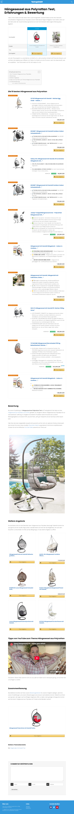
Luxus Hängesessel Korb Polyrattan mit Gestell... (21, 622)
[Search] (71, 2)
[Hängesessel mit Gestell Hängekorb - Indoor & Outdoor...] (19, 251)
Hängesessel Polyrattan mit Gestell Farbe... (22, 728)
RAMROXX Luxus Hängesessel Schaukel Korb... (21, 588)
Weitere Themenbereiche (20, 83)
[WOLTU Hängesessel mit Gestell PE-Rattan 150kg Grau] (19, 313)
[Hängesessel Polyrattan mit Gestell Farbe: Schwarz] (37, 718)
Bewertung (12, 76)
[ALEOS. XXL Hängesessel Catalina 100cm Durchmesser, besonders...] (52, 544)
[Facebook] (51, 807)
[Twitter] (54, 807)
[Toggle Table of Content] (38, 72)
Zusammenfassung (15, 81)
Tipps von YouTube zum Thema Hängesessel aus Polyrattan (25, 79)
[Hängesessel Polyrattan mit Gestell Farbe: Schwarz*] (37, 37)
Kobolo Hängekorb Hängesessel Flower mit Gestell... (51, 588)
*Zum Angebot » (37, 53)
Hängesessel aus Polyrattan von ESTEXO (19, 412)
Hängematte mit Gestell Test (17, 748)
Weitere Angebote (14, 77)
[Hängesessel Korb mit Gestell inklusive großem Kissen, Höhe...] (22, 544)
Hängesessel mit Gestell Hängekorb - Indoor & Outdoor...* (46, 247)
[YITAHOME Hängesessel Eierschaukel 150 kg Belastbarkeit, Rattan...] (19, 348)
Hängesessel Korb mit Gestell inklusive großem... (21, 555)
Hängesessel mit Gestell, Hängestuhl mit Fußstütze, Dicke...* (44, 276)
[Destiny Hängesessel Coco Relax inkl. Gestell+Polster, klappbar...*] (56, 37)
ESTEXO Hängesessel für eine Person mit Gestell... (51, 622)
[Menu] (1, 2)
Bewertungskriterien (35, 693)
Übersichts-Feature (34, 425)
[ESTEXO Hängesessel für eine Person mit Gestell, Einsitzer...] (52, 611)
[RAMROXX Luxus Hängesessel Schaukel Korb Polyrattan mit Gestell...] (22, 577)
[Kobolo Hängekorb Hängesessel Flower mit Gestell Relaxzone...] (52, 577)
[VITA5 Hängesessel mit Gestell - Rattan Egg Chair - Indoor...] (19, 103)
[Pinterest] (57, 807)
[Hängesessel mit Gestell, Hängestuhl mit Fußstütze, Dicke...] (19, 280)
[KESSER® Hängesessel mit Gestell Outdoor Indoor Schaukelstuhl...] (19, 136)
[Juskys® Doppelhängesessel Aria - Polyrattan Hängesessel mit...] (19, 217)
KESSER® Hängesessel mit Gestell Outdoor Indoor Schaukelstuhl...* (47, 132)
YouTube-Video (29, 427)
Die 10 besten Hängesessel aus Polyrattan (20, 74)
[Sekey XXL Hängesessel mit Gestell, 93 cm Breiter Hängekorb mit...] (19, 163)
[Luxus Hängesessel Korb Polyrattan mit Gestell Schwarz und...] (22, 611)
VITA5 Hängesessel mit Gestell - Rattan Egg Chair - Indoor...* (45, 99)
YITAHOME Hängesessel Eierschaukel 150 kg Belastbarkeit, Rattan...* (45, 344)
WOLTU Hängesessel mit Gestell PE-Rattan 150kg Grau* (47, 309)
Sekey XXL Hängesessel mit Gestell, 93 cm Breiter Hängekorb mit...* (47, 160)
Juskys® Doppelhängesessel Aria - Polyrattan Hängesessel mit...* (46, 214)
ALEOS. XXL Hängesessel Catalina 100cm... (49, 555)
